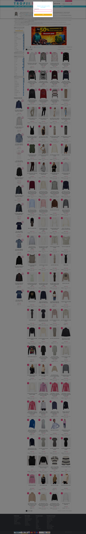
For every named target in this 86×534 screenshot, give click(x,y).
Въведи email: (36, 8)
